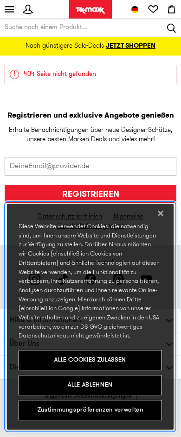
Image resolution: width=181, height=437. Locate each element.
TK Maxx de (90, 10)
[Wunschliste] (153, 9)
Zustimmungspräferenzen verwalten (90, 410)
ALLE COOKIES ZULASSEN (90, 360)
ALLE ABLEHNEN (90, 385)
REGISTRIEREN (90, 194)
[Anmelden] (28, 9)
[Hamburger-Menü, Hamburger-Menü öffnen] (9, 9)
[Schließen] (160, 213)
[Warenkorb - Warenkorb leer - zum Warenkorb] (171, 9)
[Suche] (171, 28)
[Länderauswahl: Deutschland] (134, 9)
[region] (90, 317)
